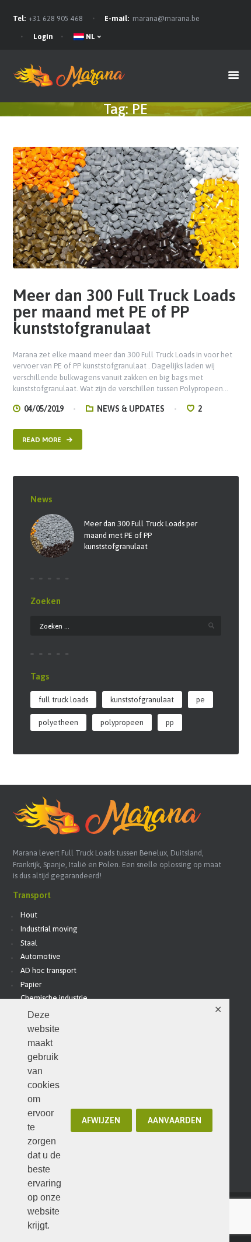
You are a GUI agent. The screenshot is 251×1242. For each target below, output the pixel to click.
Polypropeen (122, 722)
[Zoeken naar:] (125, 626)
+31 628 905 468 (56, 19)
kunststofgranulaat (142, 699)
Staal (28, 943)
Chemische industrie (54, 997)
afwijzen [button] (101, 1120)
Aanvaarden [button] (174, 1120)
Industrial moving (49, 928)
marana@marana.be (166, 18)
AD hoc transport (48, 970)
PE (200, 699)
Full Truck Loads (63, 699)
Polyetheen (58, 722)
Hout (28, 914)
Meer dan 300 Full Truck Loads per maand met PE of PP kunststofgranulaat (124, 312)
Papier (30, 984)
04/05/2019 (44, 408)
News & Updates (131, 408)
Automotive (40, 956)
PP (170, 722)
